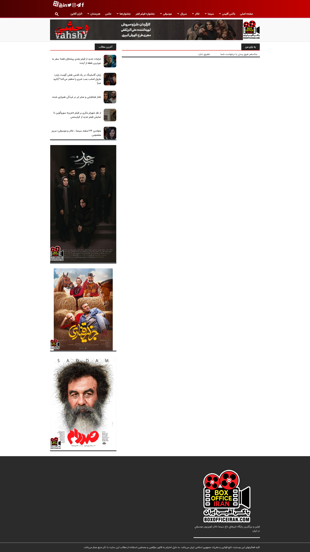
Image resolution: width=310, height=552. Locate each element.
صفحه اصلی (246, 14)
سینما (211, 14)
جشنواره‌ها (125, 14)
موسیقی (167, 14)
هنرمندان (95, 14)
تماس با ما (254, 535)
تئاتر (197, 14)
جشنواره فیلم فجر (145, 14)
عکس (108, 14)
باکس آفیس (228, 14)
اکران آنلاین (76, 14)
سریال (183, 14)
